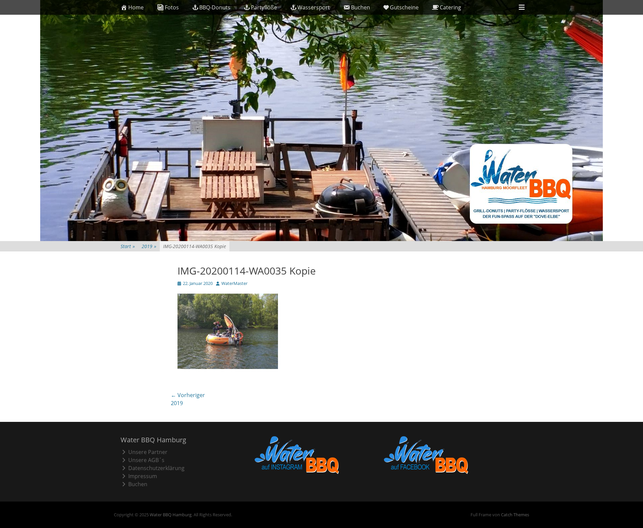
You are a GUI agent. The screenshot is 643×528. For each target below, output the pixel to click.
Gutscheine (404, 7)
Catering (450, 7)
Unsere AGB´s (146, 460)
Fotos (172, 7)
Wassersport (313, 7)
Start (128, 246)
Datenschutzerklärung (156, 468)
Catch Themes (515, 515)
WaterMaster (234, 283)
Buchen (360, 7)
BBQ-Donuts (214, 7)
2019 (149, 246)
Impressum (142, 476)
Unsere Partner (147, 452)
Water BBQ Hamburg (171, 515)
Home (136, 7)
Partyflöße (264, 7)
